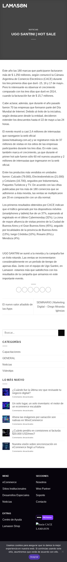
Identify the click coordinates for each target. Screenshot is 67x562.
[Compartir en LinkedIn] (48, 289)
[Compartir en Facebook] (24, 289)
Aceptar (34, 556)
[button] (63, 5)
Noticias (33, 30)
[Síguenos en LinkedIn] (54, 539)
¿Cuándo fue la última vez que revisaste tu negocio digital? (36, 391)
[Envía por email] (36, 289)
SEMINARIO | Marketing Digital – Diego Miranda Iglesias (51, 306)
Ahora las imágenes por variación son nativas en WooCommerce (34, 419)
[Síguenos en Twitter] (49, 539)
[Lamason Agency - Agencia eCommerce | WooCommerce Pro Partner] (14, 5)
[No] (63, 552)
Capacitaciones (11, 351)
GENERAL (8, 358)
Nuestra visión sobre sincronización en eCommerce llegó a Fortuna (34, 446)
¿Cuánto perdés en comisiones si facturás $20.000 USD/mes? (36, 432)
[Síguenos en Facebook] (38, 539)
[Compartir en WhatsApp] (18, 289)
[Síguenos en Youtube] (59, 539)
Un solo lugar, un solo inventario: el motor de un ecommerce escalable (37, 405)
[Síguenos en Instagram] (43, 539)
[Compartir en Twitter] (30, 289)
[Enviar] (61, 333)
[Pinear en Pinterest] (42, 289)
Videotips (7, 370)
